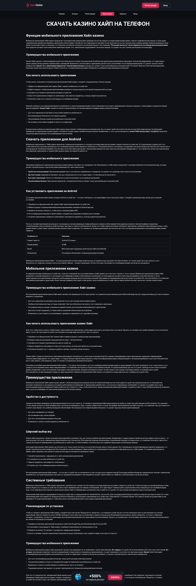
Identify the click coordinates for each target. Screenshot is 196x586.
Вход (165, 5)
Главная (62, 14)
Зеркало (123, 14)
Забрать (115, 577)
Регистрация (150, 5)
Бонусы (75, 14)
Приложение (107, 14)
